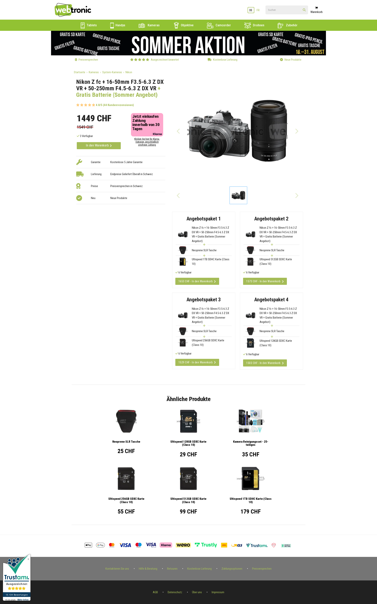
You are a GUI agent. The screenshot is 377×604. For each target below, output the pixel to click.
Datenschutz (175, 592)
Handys (120, 25)
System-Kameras (112, 72)
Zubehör (291, 25)
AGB (155, 592)
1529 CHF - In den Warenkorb (195, 362)
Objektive (187, 25)
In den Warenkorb (98, 145)
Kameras (153, 25)
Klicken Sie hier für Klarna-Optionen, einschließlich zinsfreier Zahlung (147, 142)
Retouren (172, 568)
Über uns (197, 592)
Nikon (128, 72)
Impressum (218, 592)
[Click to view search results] (304, 10)
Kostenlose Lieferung (199, 568)
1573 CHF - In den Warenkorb (263, 281)
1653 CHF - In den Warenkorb (195, 281)
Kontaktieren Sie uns (117, 568)
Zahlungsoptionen (231, 568)
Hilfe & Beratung (148, 568)
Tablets (91, 25)
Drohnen (258, 25)
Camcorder (223, 25)
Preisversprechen (262, 568)
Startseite (79, 72)
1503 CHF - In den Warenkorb (263, 363)
